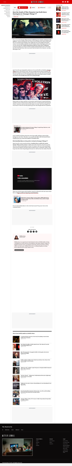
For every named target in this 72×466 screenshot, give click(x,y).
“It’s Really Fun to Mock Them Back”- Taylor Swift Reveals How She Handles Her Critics (66, 13)
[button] (52, 37)
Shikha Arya (16, 16)
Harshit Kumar (64, 22)
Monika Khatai (64, 34)
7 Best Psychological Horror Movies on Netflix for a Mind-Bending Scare (66, 31)
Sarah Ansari (64, 16)
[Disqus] (32, 269)
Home (5, 1)
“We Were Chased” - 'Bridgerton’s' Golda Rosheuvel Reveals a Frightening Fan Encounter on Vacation (66, 7)
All (15, 7)
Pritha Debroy (64, 10)
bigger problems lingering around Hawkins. (27, 192)
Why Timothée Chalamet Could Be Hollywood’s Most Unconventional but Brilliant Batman (66, 25)
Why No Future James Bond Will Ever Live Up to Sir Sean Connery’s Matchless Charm (66, 19)
